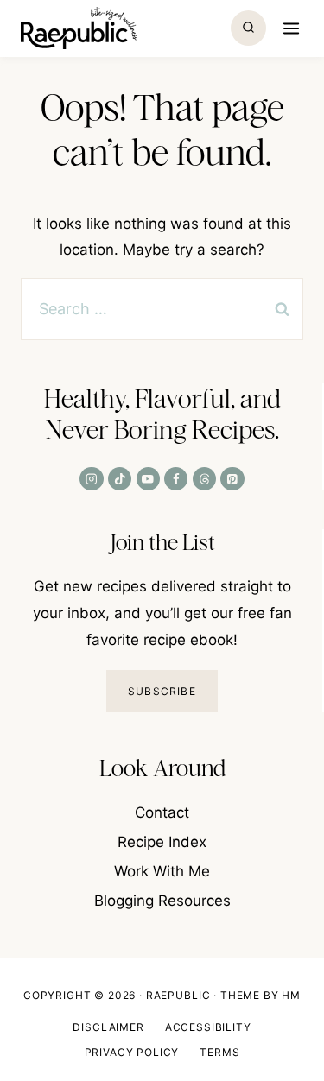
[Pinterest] (232, 478)
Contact (162, 812)
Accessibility (208, 1027)
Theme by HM (260, 995)
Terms (219, 1052)
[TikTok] (119, 478)
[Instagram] (91, 478)
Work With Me (162, 871)
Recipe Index (162, 841)
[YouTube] (148, 478)
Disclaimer (108, 1027)
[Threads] (204, 478)
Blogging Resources (162, 900)
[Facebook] (175, 478)
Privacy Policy (132, 1052)
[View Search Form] (248, 28)
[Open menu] (289, 28)
